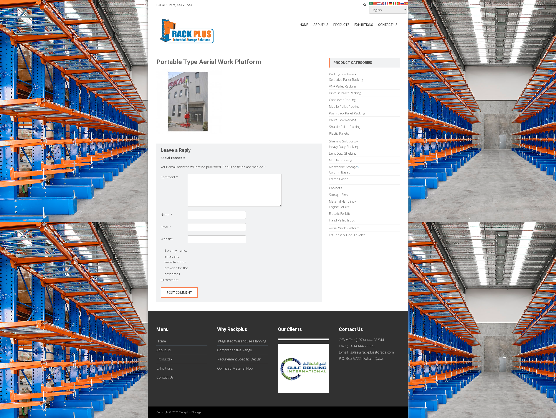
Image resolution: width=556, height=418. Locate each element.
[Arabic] (371, 3)
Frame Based (339, 179)
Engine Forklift (339, 207)
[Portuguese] (398, 3)
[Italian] (395, 3)
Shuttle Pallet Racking (344, 126)
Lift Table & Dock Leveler (347, 235)
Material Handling (341, 201)
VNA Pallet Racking (342, 86)
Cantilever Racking (342, 99)
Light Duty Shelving (342, 153)
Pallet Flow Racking (342, 120)
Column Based (340, 172)
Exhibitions (363, 25)
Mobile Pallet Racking (344, 106)
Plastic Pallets (339, 133)
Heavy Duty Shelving (344, 146)
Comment (169, 177)
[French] (387, 3)
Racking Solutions (342, 74)
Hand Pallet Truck (341, 220)
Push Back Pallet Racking (347, 113)
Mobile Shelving (340, 160)
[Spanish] (406, 3)
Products (341, 25)
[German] (391, 3)
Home (304, 25)
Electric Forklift (339, 213)
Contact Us (387, 25)
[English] (383, 3)
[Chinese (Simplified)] (375, 3)
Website (167, 239)
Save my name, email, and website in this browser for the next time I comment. (176, 265)
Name (166, 214)
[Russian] (402, 3)
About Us (320, 25)
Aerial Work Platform (344, 228)
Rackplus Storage (190, 412)
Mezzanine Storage (343, 167)
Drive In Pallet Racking (345, 93)
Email (166, 227)
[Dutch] (379, 3)
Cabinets (335, 188)
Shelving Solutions (342, 141)
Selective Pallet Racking (346, 79)
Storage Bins (338, 194)
